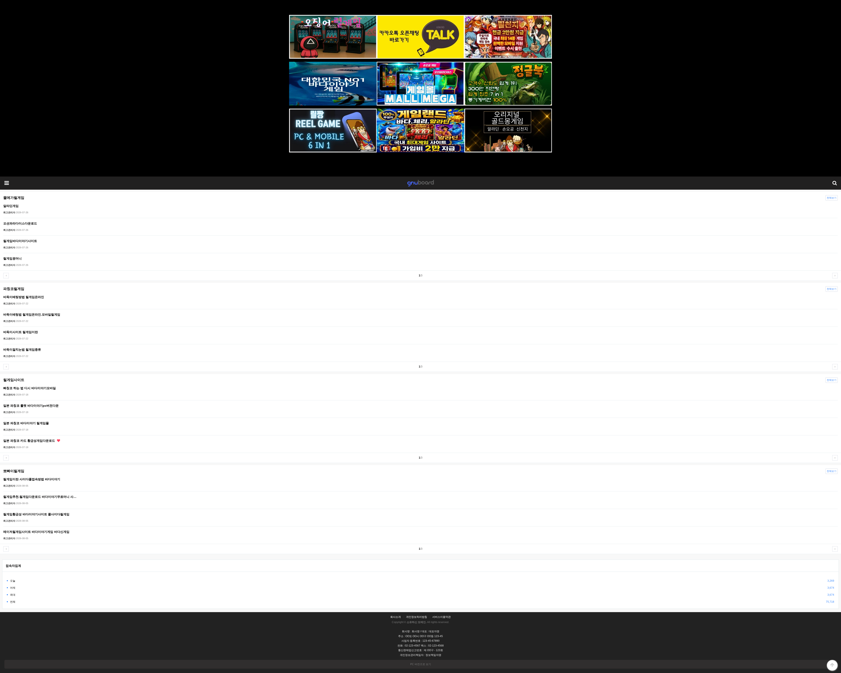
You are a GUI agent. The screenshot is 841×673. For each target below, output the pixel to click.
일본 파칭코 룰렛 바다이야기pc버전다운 (31, 405)
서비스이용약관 (441, 617)
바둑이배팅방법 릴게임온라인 (23, 297)
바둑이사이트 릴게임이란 (20, 332)
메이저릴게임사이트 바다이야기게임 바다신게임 (36, 531)
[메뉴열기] (6, 183)
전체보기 (831, 197)
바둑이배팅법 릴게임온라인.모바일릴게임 (31, 314)
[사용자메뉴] (834, 183)
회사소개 (395, 617)
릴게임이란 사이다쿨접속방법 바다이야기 (31, 479)
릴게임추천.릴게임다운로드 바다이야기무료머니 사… (39, 496)
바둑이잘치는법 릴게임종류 (22, 349)
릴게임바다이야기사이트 (20, 241)
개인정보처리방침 (416, 617)
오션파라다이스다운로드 (20, 223)
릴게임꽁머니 (12, 258)
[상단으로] (832, 665)
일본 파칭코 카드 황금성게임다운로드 (29, 440)
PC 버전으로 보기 (420, 664)
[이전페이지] (6, 275)
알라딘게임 (11, 206)
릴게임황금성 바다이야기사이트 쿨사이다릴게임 (36, 514)
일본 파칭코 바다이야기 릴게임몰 (26, 423)
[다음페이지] (835, 275)
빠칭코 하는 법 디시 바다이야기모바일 (29, 388)
